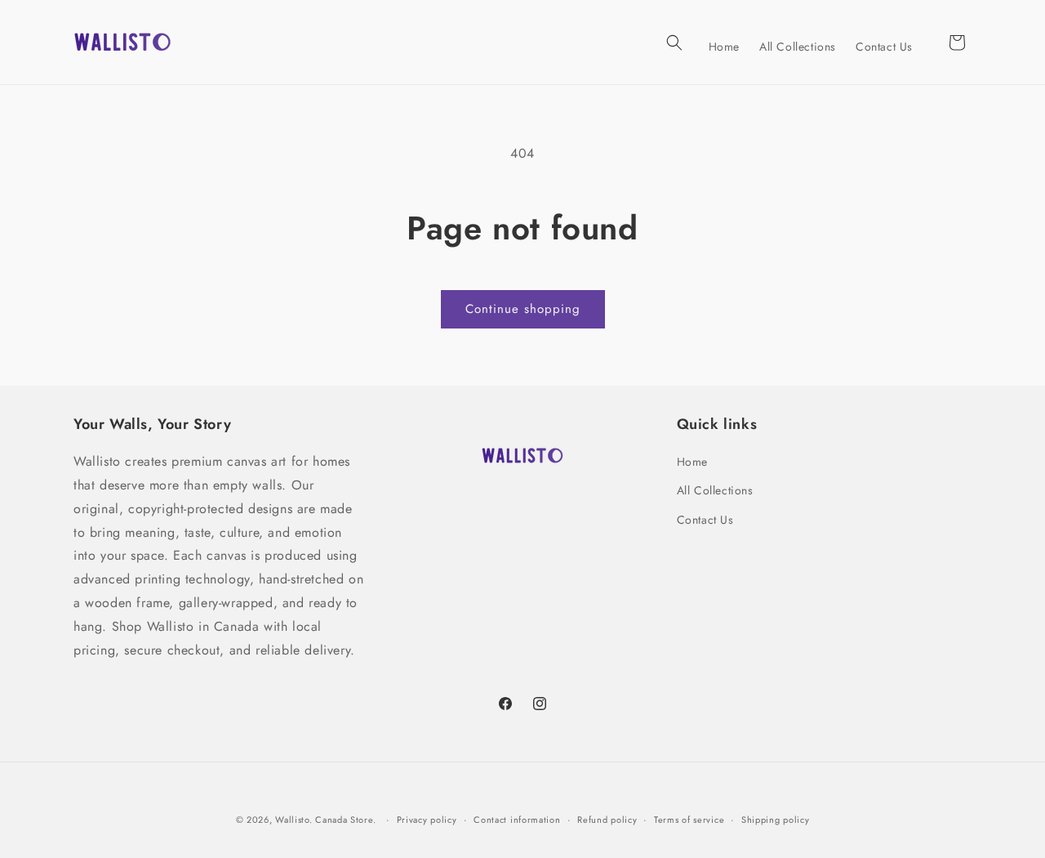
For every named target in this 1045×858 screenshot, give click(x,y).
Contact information (517, 819)
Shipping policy (775, 819)
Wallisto (292, 819)
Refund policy (607, 819)
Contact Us (705, 520)
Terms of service (689, 819)
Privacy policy (427, 819)
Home (692, 462)
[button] (674, 42)
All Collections (715, 490)
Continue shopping (522, 309)
